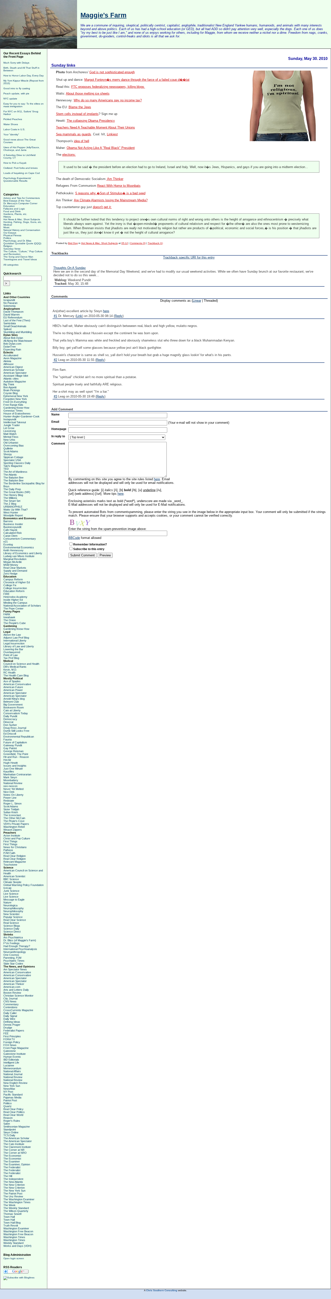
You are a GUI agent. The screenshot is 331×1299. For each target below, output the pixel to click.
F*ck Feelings (11, 943)
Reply (119, 316)
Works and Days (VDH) (17, 1245)
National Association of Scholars (22, 605)
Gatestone (9, 1050)
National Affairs (12, 1071)
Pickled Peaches (12, 119)
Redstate (8, 800)
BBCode (74, 538)
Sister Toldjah (11, 809)
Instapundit (9, 419)
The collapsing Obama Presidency (91, 120)
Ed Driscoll (9, 733)
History (7, 216)
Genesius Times (13, 410)
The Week (9, 1205)
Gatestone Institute (14, 1053)
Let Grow (8, 428)
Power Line (9, 797)
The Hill (7, 1176)
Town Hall (9, 1216)
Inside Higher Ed (13, 599)
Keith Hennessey (13, 550)
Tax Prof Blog (11, 658)
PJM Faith (9, 853)
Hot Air (7, 759)
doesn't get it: (102, 207)
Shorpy (7, 454)
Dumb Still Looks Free (16, 730)
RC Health (9, 672)
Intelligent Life (11, 1062)
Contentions (10, 1007)
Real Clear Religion (14, 855)
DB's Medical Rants (14, 666)
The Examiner (11, 1161)
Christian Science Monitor (18, 995)
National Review (12, 783)
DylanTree (9, 346)
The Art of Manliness (15, 471)
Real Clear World (13, 1114)
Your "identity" (11, 134)
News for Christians (15, 847)
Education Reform (13, 591)
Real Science (11, 922)
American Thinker (13, 983)
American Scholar (13, 369)
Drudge (7, 1027)
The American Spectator (17, 1141)
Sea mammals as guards (73, 134)
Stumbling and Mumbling (17, 332)
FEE (5, 1033)
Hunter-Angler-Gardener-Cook (21, 416)
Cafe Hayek (10, 529)
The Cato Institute (13, 1144)
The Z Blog (9, 503)
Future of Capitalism (15, 742)
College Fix (9, 585)
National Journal (12, 1074)
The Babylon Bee (13, 477)
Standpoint (9, 1129)
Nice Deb (8, 791)
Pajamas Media (12, 1097)
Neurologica (10, 905)
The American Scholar (16, 1138)
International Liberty (14, 640)
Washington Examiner (16, 1228)
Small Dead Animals (14, 326)
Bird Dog (73, 243)
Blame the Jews (80, 107)
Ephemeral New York (15, 396)
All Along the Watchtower (17, 340)
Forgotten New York (15, 399)
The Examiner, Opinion (16, 1164)
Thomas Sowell (12, 1213)
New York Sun (11, 1085)
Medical (7, 224)
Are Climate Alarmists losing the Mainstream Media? (111, 200)
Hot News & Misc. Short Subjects (21, 219)
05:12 (124, 243)
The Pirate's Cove (13, 821)
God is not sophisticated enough (112, 72)
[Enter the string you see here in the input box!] (82, 522)
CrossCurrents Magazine (18, 1010)
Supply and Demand (15, 570)
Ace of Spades (12, 681)
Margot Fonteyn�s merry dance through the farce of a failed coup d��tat (136, 79)
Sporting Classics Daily (17, 463)
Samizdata (9, 323)
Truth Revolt (10, 1225)
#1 (55, 316)
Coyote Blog (10, 393)
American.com (11, 986)
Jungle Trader (11, 425)
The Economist (12, 1155)
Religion (7, 246)
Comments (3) (138, 243)
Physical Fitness (12, 235)
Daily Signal (10, 1016)
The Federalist (11, 1167)
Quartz (7, 1106)
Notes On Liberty (13, 794)
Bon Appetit (9, 387)
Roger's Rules (11, 1120)
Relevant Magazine (14, 861)
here (106, 311)
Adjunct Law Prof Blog (16, 637)
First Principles (12, 1036)
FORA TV (9, 1039)
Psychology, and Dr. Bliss (17, 240)
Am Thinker (114, 179)
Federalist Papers (13, 1030)
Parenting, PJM (12, 957)
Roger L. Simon (12, 803)
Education (9, 206)
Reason (8, 1117)
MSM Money (10, 564)
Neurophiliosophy (13, 908)
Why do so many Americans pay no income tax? (108, 100)
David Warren (11, 314)
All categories (10, 264)
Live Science (10, 893)
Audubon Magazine (14, 381)
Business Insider (13, 524)
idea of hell (81, 141)
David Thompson (13, 311)
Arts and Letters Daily (16, 989)
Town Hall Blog (12, 1222)
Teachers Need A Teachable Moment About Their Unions (95, 127)
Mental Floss (10, 436)
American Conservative (17, 684)
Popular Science (13, 917)
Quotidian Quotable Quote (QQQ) (22, 243)
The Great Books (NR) (16, 492)
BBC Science (11, 879)
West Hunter (10, 512)
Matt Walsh (9, 433)
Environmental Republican (18, 736)
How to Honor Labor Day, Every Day (23, 75)
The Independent (13, 1178)
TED (6, 468)
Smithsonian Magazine (16, 1126)
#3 (55, 396)
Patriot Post (10, 1100)
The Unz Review (13, 1196)
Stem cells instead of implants (77, 114)
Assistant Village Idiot (15, 375)
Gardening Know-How (16, 407)
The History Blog (13, 495)
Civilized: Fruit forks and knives (20, 168)
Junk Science (11, 890)
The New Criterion (14, 1184)
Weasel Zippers (12, 829)
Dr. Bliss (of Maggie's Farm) (19, 940)
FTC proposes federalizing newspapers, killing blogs (108, 87)
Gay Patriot (10, 748)
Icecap (7, 887)
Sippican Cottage (13, 457)
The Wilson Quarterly (15, 1211)
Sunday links (63, 65)
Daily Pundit (10, 716)
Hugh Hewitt (10, 762)
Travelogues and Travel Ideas (20, 259)
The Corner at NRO (15, 1152)
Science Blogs (11, 925)
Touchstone (10, 864)
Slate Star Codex (13, 963)
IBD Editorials (11, 1059)
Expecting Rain (12, 349)
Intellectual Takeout (14, 422)
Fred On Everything (15, 401)
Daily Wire (9, 1018)
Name (55, 414)
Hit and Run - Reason (16, 756)
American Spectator (15, 372)
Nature (7, 902)
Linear (197, 300)
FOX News (9, 1045)
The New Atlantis (13, 1181)
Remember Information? (90, 544)
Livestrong (9, 431)
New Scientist (11, 914)
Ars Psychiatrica (13, 937)
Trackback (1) (155, 243)
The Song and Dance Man (18, 256)
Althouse (8, 364)
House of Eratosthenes (17, 413)
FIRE (6, 594)
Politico (7, 1103)
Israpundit (9, 300)
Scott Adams (10, 451)
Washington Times (14, 1237)
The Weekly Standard (16, 1208)
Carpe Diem (10, 535)
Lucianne (8, 1065)
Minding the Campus (15, 602)
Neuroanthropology (14, 951)
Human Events (12, 1056)
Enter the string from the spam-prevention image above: (107, 529)
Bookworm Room (13, 707)
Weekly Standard (13, 1243)
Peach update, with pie (16, 93)
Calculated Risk (12, 532)
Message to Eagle (13, 899)
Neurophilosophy (13, 911)
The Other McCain (14, 818)
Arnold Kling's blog (14, 698)
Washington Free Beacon (18, 1231)
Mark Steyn (10, 777)
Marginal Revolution (14, 559)
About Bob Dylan (13, 337)
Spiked (7, 329)
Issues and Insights (14, 765)
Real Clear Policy (13, 1109)
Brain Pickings (11, 390)
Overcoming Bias (13, 445)
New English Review (15, 1082)
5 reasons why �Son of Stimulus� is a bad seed (110, 193)
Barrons (8, 521)
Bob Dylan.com (12, 343)
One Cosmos (11, 954)
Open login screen (13, 1258)
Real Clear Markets (14, 567)
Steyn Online (10, 1132)
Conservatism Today (15, 713)
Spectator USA (12, 460)
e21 (5, 541)
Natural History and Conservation (21, 230)
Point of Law (10, 655)
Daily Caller (10, 1013)
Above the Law (12, 634)
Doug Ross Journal (14, 727)
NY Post (8, 1091)
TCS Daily (9, 1135)
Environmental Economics (18, 547)
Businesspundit (12, 527)
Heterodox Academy (15, 596)
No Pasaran (10, 302)
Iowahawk (9, 617)
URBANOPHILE (12, 506)
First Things (10, 841)
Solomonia (9, 305)
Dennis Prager (11, 1024)
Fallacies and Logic (14, 208)
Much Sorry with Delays (16, 62)
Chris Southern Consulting (161, 1290)
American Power (13, 690)
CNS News (9, 1001)
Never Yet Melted (13, 789)
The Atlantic (10, 474)
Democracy (10, 719)
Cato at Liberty (12, 710)
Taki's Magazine (12, 465)
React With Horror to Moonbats (119, 185)
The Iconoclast (12, 815)
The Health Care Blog (16, 675)
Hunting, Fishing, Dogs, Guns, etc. (22, 222)
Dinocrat (8, 722)
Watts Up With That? (15, 509)
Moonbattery (10, 780)
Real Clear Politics (14, 1112)
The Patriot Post (12, 1193)
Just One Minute (13, 768)
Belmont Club (11, 701)
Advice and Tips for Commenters (21, 198)
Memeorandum (12, 1068)
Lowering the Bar (13, 649)
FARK (6, 614)
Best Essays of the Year (16, 200)
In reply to (58, 436)
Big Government (13, 704)
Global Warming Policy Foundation (23, 885)
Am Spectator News (15, 969)
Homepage (58, 429)
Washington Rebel (14, 826)
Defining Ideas (11, 1021)
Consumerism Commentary (19, 538)
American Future (13, 687)
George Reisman (13, 751)
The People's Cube (14, 623)
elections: (69, 154)
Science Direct (12, 931)
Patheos (8, 850)
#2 (55, 360)
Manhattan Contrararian (17, 774)
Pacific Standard (13, 1094)
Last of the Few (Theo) (16, 320)
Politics (7, 238)
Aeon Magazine (12, 358)
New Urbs (9, 439)
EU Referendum (12, 317)
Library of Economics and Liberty (22, 553)
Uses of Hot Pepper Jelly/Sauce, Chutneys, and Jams (21, 148)
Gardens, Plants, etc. (15, 214)
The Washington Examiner (18, 1199)
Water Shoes (10, 124)
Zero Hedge (10, 573)
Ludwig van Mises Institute (18, 556)
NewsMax (9, 1088)
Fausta (7, 739)
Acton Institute (11, 835)
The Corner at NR (13, 1149)
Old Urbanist (10, 442)
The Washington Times (17, 1202)
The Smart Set (11, 500)
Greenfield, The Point (15, 754)
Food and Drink (12, 211)
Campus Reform (13, 579)
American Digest (13, 366)
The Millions (10, 497)
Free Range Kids (13, 404)
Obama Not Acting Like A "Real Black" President (101, 148)
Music (6, 227)
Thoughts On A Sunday (69, 268)
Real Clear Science (14, 919)
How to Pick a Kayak (14, 163)
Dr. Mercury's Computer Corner (20, 203)
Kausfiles (8, 771)
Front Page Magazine (16, 1048)
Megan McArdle (12, 561)
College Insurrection (15, 588)
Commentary (11, 1004)
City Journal (10, 998)
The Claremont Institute (17, 1146)
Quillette (8, 448)
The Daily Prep (12, 489)
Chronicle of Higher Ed (16, 582)
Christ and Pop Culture (16, 838)
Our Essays (9, 232)
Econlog (8, 544)
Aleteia (7, 361)
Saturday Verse (12, 248)
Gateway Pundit (12, 745)
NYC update (10, 98)
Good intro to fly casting (16, 88)
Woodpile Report (13, 515)
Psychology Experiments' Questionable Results (17, 179)
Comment (58, 443)
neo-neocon (10, 786)
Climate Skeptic (12, 882)
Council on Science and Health (21, 663)
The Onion (9, 620)
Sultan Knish (10, 812)
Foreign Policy (11, 1042)
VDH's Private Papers (16, 823)
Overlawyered (11, 652)
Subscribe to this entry (88, 549)
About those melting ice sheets (88, 93)
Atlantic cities (11, 378)
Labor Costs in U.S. (14, 129)
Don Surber (10, 724)
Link (79, 316)
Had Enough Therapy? (16, 946)
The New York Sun (14, 1190)
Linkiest (112, 134)
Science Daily (11, 928)
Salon (6, 1123)
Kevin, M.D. (10, 669)
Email (55, 421)
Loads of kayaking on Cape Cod (21, 173)
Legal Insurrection (13, 643)
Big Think (8, 384)
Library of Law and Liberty (18, 646)
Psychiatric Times (13, 960)
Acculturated (10, 355)
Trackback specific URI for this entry (189, 257)
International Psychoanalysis (20, 949)
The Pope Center (13, 608)
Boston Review (12, 992)
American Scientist (14, 876)
